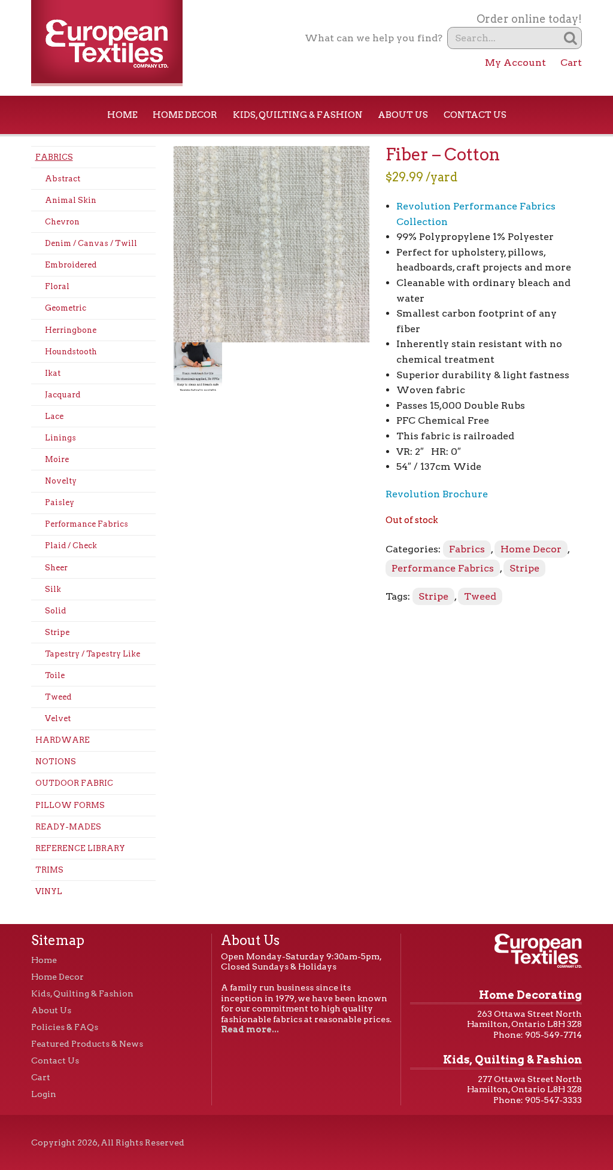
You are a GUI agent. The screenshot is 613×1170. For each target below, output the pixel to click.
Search (571, 38)
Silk (53, 589)
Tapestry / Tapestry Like (92, 653)
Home (122, 115)
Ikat (52, 373)
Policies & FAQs (64, 1027)
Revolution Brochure (437, 494)
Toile (55, 675)
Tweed (58, 696)
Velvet (58, 718)
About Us (403, 115)
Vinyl (48, 891)
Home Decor (185, 115)
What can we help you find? (373, 38)
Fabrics (54, 157)
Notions (55, 761)
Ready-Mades (68, 826)
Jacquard (62, 394)
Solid (55, 610)
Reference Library (80, 848)
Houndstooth (71, 351)
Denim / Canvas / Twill (91, 243)
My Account (515, 62)
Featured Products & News (87, 1044)
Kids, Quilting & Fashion (298, 115)
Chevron (62, 221)
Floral (57, 286)
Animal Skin (70, 200)
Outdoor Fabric (74, 783)
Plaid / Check (71, 545)
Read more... (250, 1029)
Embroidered (70, 264)
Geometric (65, 307)
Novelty (61, 480)
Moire (57, 459)
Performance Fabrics (86, 523)
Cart (571, 62)
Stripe (57, 632)
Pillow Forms (70, 805)
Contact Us (475, 115)
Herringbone (70, 330)
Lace (54, 416)
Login (43, 1094)
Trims (49, 869)
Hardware (62, 740)
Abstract (62, 178)
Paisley (59, 502)
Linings (60, 437)
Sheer (56, 567)
